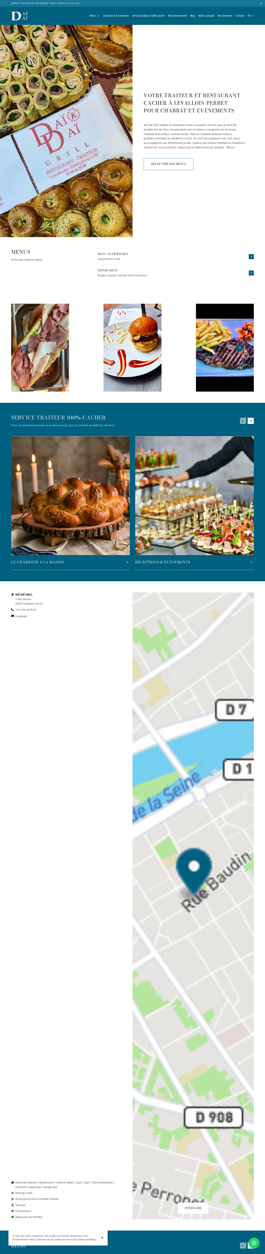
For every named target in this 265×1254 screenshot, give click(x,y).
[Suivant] (240, 348)
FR (249, 15)
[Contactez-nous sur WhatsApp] (254, 1243)
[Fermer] (102, 1238)
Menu (93, 15)
